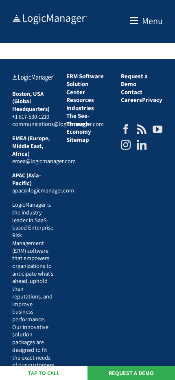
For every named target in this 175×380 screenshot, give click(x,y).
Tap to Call (43, 373)
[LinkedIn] (142, 145)
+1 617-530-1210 (30, 116)
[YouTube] (157, 129)
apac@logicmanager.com (43, 190)
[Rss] (142, 129)
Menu (152, 21)
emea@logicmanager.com (44, 161)
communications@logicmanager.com (58, 124)
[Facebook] (126, 129)
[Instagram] (126, 145)
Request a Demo (131, 373)
